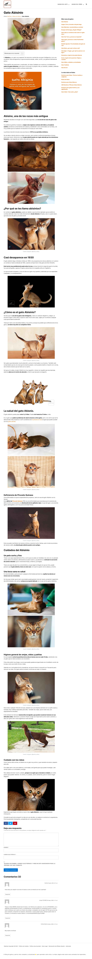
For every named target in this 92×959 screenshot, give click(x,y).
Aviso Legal (45, 946)
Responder (7, 894)
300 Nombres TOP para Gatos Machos (71, 85)
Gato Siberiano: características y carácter (72, 27)
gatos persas (11, 421)
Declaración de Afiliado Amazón (57, 946)
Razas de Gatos (17, 16)
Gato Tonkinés (65, 65)
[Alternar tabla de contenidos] (21, 53)
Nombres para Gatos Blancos (69, 82)
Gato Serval (64, 67)
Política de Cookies (24, 946)
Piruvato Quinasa (17, 501)
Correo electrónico (10, 854)
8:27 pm (56, 883)
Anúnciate (68, 946)
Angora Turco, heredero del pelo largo (71, 24)
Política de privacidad (35, 946)
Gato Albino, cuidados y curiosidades (71, 62)
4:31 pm (56, 900)
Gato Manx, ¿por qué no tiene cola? (70, 48)
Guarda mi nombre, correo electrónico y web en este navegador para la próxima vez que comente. (29, 864)
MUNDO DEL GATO (63, 4)
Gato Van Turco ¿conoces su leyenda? (71, 37)
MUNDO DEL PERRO (77, 4)
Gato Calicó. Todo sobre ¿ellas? (69, 92)
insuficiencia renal (37, 419)
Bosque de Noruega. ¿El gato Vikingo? (71, 30)
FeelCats (9, 16)
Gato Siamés (64, 21)
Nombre (6, 847)
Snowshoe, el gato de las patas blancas (71, 55)
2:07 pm (56, 924)
